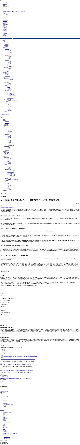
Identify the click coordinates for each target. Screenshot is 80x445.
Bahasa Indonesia (4, 35)
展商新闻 (9, 89)
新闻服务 (7, 82)
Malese (7, 24)
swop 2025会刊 (10, 98)
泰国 (8, 107)
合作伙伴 (9, 54)
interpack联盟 (5, 101)
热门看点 (9, 69)
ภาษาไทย (5, 33)
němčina (4, 23)
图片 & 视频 (9, 80)
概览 (6, 103)
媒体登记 (9, 84)
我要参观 (5, 47)
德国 (8, 104)
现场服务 (7, 60)
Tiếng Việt (5, 31)
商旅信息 (13, 11)
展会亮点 (7, 67)
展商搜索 (7, 73)
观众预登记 (6, 114)
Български (5, 15)
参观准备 (7, 55)
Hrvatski (4, 16)
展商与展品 (5, 72)
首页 (4, 40)
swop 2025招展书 (10, 93)
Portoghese (5, 28)
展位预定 (2, 114)
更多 (1, 363)
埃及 (8, 105)
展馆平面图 (9, 11)
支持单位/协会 (10, 52)
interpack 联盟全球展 (7, 412)
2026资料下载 (8, 99)
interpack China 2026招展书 (12, 100)
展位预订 (7, 45)
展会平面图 (7, 76)
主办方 (8, 51)
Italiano (4, 24)
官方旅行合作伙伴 (11, 66)
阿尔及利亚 (9, 106)
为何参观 (7, 71)
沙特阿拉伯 (9, 110)
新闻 (6, 85)
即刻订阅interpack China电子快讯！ (7, 207)
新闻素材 (7, 78)
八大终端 (9, 68)
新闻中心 (5, 77)
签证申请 (9, 57)
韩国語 (5, 30)
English (4, 13)
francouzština (5, 22)
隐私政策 (2, 410)
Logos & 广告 (10, 79)
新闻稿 (8, 87)
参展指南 (7, 44)
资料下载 (17, 11)
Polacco (4, 25)
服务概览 (7, 42)
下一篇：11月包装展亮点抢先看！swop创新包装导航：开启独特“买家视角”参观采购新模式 (19, 356)
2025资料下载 (8, 90)
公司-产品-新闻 (3, 440)
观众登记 (9, 56)
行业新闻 (9, 88)
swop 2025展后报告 (11, 94)
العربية (4, 36)
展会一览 (5, 11)
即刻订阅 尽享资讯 (4, 391)
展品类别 (7, 74)
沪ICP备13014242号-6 (7, 434)
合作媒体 (9, 83)
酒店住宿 (9, 65)
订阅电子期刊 (22, 11)
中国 (4, 414)
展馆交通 (9, 61)
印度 (4, 417)
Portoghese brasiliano (5, 27)
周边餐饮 (9, 63)
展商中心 (7, 46)
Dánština (4, 18)
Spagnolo (4, 29)
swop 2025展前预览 (11, 91)
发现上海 (9, 62)
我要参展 (5, 41)
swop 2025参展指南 (11, 95)
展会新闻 (4, 193)
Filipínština (5, 21)
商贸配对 (9, 58)
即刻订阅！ (2, 355)
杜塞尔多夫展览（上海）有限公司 (10, 433)
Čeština (4, 17)
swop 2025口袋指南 (11, 96)
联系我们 (5, 111)
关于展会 (7, 49)
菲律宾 (8, 109)
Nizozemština (5, 20)
